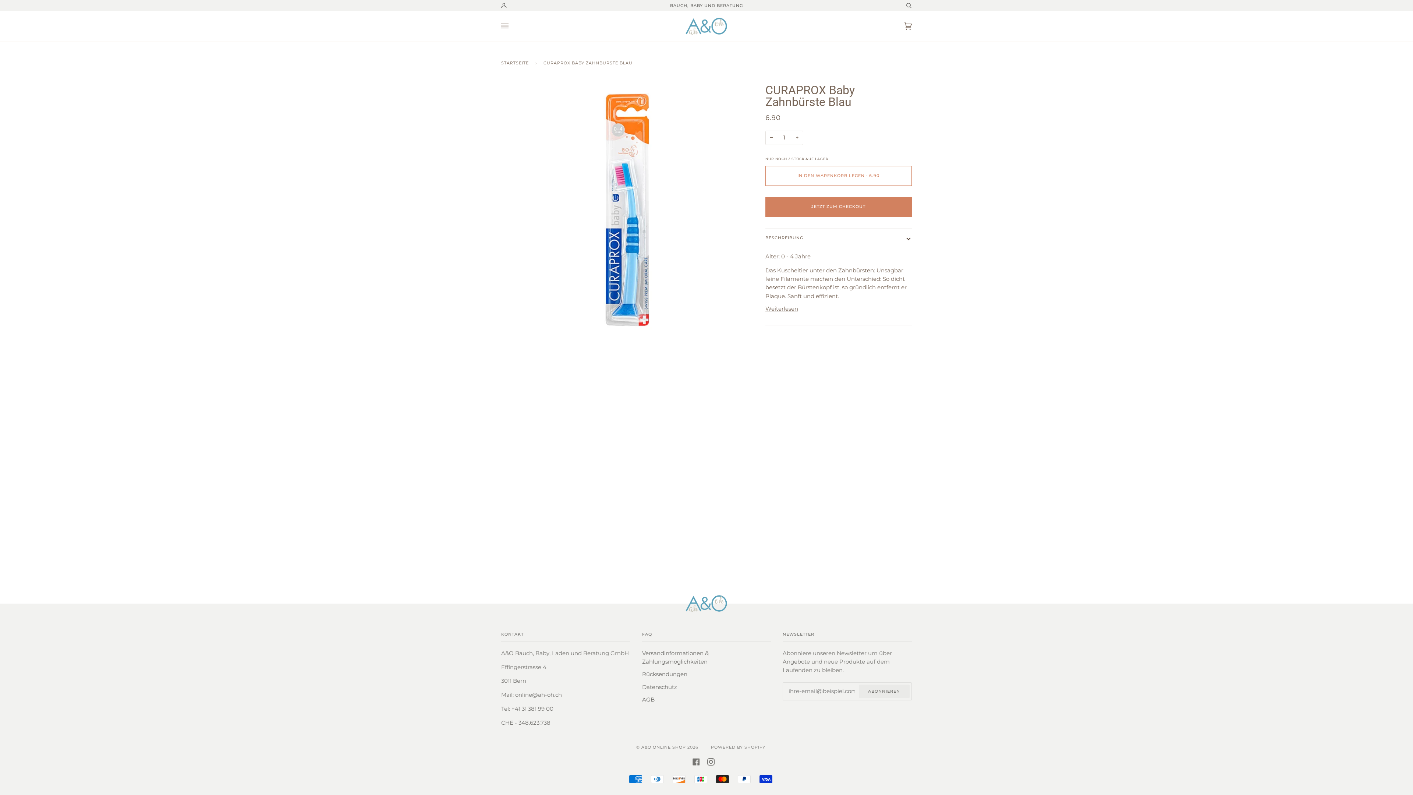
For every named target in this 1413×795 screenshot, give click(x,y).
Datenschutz (659, 687)
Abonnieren (884, 691)
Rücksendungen (664, 674)
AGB (648, 699)
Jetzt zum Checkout (838, 206)
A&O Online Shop (663, 747)
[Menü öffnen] (512, 26)
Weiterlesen (781, 308)
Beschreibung (784, 237)
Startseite (515, 63)
